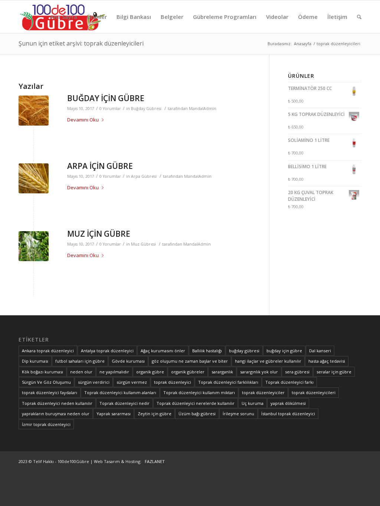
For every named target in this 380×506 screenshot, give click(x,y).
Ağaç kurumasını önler (163, 350)
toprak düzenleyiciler (263, 392)
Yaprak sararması (113, 413)
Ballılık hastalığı (207, 350)
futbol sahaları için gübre (80, 361)
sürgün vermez (132, 382)
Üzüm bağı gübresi (197, 413)
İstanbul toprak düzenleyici (288, 413)
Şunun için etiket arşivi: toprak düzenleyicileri (81, 43)
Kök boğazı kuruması (42, 371)
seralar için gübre (334, 371)
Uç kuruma (252, 403)
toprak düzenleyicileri (313, 392)
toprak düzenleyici (172, 382)
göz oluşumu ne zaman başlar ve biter (190, 361)
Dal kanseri (320, 350)
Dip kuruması (35, 361)
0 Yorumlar (110, 108)
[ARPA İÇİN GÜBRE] (34, 178)
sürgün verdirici (93, 382)
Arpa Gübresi (144, 176)
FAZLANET (153, 461)
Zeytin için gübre (154, 413)
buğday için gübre (284, 350)
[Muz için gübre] (34, 246)
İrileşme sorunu (238, 413)
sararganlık (222, 371)
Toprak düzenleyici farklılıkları (228, 382)
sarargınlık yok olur (259, 371)
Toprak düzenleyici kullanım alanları (120, 392)
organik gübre (150, 371)
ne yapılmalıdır (114, 371)
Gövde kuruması (128, 361)
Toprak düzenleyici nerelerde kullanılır (196, 403)
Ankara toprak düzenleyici (48, 350)
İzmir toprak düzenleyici (46, 424)
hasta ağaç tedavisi (326, 361)
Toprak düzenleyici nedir (124, 403)
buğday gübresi (244, 350)
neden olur (81, 371)
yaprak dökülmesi (288, 403)
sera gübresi (297, 371)
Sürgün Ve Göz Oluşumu (46, 382)
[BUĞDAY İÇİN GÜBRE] (34, 111)
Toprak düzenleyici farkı (289, 382)
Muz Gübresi (143, 244)
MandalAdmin (202, 108)
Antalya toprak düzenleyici (107, 350)
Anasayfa (302, 43)
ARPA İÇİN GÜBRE (100, 166)
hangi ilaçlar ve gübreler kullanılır (268, 361)
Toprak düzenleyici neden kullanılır (57, 403)
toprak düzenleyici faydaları (49, 392)
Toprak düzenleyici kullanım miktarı (199, 392)
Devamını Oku (83, 119)
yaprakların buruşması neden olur (55, 413)
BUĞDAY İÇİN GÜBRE (105, 98)
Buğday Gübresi (146, 108)
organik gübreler (187, 371)
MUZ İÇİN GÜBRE (98, 234)
